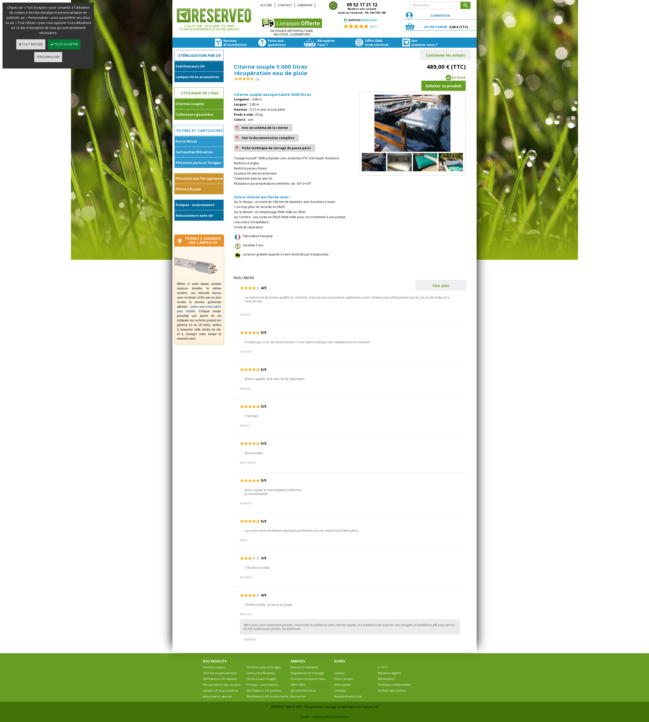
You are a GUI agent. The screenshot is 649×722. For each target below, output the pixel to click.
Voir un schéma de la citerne (265, 128)
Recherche (298, 696)
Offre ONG (298, 684)
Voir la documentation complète (268, 138)
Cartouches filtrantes (194, 152)
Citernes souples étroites (220, 673)
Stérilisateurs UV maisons (220, 679)
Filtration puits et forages (198, 162)
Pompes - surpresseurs (195, 204)
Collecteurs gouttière (194, 114)
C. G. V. (383, 667)
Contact (285, 5)
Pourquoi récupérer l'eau (308, 679)
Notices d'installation (304, 667)
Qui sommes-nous (303, 690)
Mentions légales (389, 673)
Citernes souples (190, 103)
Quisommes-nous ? (420, 43)
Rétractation (386, 679)
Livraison (304, 5)
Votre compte (343, 679)
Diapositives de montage (307, 673)
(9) (257, 79)
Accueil (266, 5)
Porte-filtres (186, 141)
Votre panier (342, 684)
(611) (373, 26)
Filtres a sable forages (261, 679)
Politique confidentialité (394, 684)
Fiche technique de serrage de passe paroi (276, 148)
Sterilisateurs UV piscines (264, 690)
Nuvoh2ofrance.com (348, 696)
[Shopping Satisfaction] (360, 21)
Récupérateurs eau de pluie (222, 684)
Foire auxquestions (276, 43)
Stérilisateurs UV (190, 66)
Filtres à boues (188, 189)
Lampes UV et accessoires (197, 77)
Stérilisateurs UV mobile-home (268, 696)
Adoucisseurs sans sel (194, 215)
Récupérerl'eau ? (326, 43)
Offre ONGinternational (374, 43)
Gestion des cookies (391, 690)
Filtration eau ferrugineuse (199, 178)
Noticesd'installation (230, 43)
